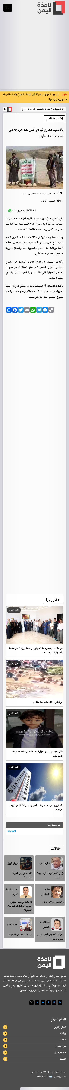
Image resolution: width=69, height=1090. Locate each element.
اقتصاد (63, 1059)
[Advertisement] (34, 452)
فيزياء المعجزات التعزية (20, 935)
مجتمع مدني (60, 1052)
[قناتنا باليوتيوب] (43, 1002)
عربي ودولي (61, 1046)
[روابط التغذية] (60, 1002)
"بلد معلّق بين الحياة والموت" (22, 875)
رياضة (63, 1033)
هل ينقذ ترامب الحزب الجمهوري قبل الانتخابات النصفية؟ (19, 906)
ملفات (63, 1040)
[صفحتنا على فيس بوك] (48, 1002)
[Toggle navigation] (7, 8)
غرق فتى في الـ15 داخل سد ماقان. (48, 702)
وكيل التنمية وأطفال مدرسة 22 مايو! (50, 875)
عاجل (64, 94)
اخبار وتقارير (60, 1027)
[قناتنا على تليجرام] (37, 1002)
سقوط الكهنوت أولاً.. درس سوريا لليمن (50, 937)
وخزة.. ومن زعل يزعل (53, 902)
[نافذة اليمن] (51, 8)
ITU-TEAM (42, 1077)
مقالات (56, 849)
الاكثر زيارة (53, 600)
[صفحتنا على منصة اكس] (31, 1002)
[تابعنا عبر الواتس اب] (54, 1002)
